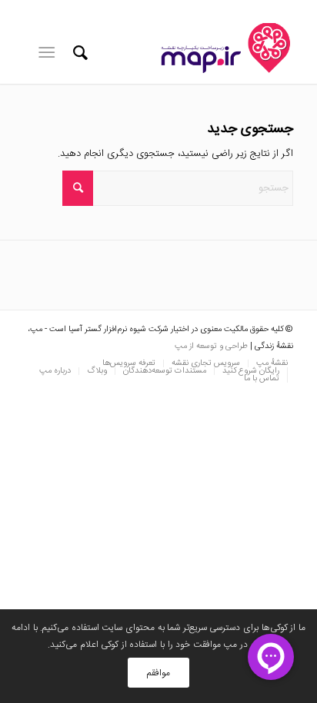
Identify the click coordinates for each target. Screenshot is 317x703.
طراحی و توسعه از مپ (211, 346)
